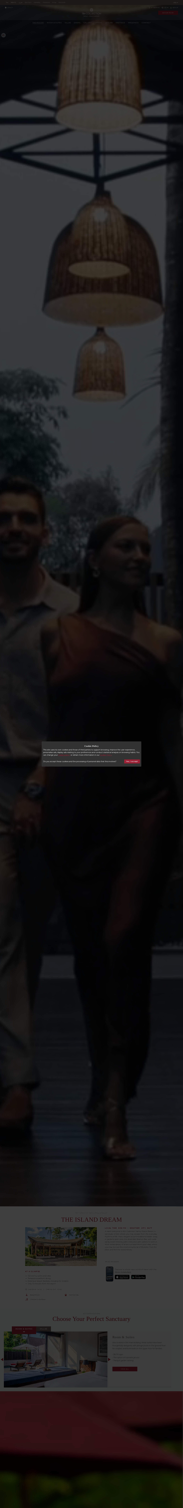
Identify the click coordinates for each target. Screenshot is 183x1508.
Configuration (64, 755)
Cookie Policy (106, 755)
